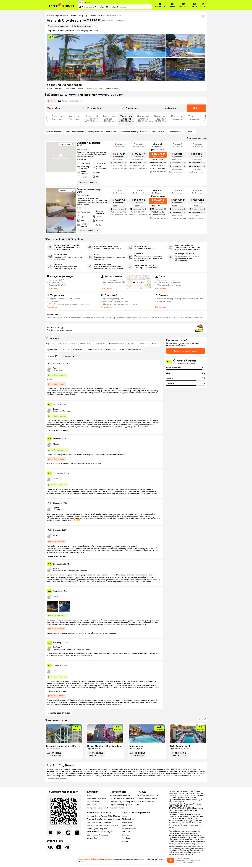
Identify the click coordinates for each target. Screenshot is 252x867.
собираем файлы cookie (92, 859)
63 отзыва (52, 338)
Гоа (95, 838)
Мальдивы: (92, 832)
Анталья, (108, 819)
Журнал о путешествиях (121, 808)
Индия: (90, 838)
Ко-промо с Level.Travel (97, 808)
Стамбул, (99, 819)
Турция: (90, 819)
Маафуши (108, 832)
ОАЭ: (89, 829)
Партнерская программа (121, 805)
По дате (50, 356)
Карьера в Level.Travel (96, 798)
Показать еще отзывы (58, 713)
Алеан (125, 841)
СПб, (110, 816)
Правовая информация (179, 859)
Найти (196, 108)
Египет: (90, 825)
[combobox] (175, 108)
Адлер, (104, 816)
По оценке (66, 356)
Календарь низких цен (120, 795)
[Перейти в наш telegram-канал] (67, 847)
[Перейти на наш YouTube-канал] (58, 847)
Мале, (100, 832)
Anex (124, 816)
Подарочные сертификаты (122, 798)
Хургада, (98, 825)
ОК (170, 860)
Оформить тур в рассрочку (122, 801)
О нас (89, 795)
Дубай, (96, 829)
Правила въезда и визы (147, 798)
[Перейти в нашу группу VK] (50, 847)
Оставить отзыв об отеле (186, 351)
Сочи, (97, 816)
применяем (110, 859)
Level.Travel (127, 825)
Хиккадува (103, 835)
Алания (116, 819)
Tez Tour (126, 838)
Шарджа (103, 829)
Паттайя (107, 822)
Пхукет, (99, 822)
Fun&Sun (126, 832)
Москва (116, 816)
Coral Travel (127, 822)
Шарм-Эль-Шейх (110, 825)
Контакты (91, 805)
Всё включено (158, 132)
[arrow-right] (199, 718)
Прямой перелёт (53, 132)
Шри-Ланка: (92, 835)
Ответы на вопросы (145, 801)
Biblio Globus (128, 819)
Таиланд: (91, 822)
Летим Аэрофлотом (74, 132)
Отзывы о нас (93, 801)
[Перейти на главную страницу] (61, 5)
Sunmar (125, 835)
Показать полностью (56, 430)
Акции (139, 805)
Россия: (90, 816)
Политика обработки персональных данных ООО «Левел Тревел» (185, 862)
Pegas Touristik (129, 828)
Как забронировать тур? (148, 795)
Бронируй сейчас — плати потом (102, 132)
